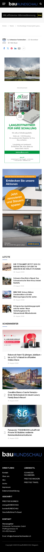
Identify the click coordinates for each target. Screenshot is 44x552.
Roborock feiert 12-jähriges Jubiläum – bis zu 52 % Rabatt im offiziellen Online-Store (25, 357)
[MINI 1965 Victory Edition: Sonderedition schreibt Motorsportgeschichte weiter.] (6, 295)
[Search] (40, 3)
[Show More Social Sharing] (24, 48)
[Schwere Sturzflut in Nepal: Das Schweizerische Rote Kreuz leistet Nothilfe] (6, 281)
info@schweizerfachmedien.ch (19, 536)
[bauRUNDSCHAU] (23, 4)
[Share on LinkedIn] (15, 48)
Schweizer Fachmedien (18, 40)
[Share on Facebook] (4, 48)
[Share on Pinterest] (11, 48)
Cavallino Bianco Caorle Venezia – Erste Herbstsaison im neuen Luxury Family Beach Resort (24, 395)
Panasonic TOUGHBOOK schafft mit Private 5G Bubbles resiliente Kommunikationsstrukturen (24, 432)
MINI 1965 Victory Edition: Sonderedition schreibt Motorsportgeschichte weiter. (25, 294)
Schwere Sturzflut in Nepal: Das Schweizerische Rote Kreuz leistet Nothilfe (27, 280)
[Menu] (3, 3)
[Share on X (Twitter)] (8, 48)
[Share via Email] (19, 48)
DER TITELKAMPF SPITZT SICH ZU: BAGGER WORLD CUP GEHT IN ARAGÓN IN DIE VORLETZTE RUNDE (27, 266)
